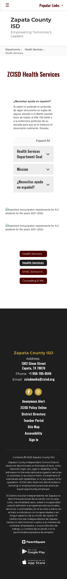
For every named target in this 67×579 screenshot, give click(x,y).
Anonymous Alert (33, 401)
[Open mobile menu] (7, 5)
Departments (12, 49)
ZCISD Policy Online (33, 407)
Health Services (34, 49)
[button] (51, 5)
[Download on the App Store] (33, 562)
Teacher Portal (34, 420)
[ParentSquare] (33, 542)
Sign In (33, 439)
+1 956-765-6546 (40, 373)
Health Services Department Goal (29, 154)
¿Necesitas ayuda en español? (30, 184)
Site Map (33, 426)
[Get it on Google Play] (33, 551)
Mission (22, 169)
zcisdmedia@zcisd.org (39, 379)
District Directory (34, 414)
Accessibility (33, 433)
